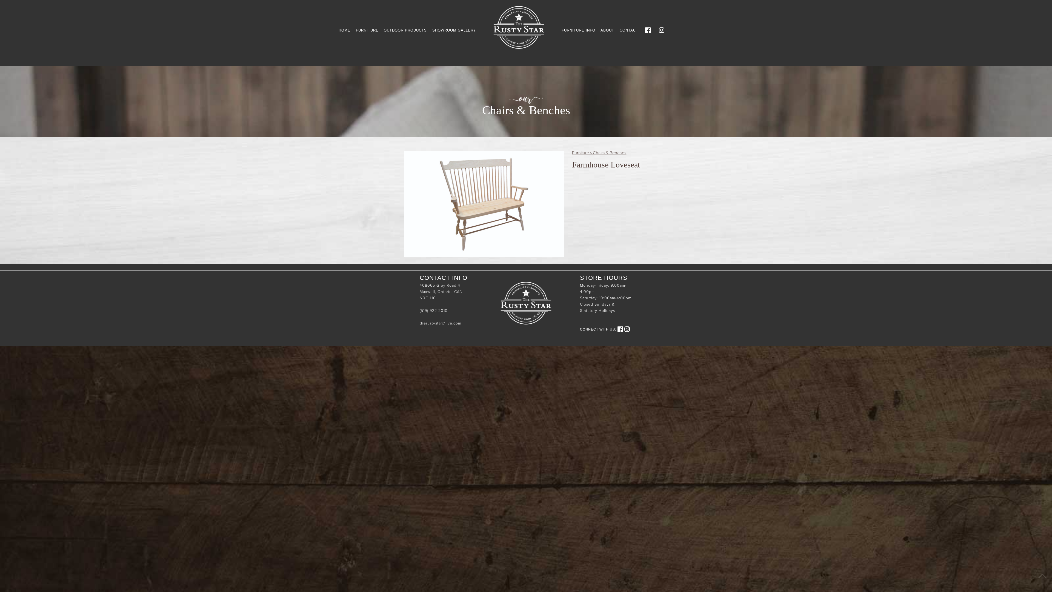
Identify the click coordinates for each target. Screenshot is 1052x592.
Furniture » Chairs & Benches (599, 153)
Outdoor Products (405, 30)
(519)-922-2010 (434, 310)
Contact (629, 30)
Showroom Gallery (454, 30)
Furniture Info (578, 30)
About (607, 30)
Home (344, 30)
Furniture (367, 30)
